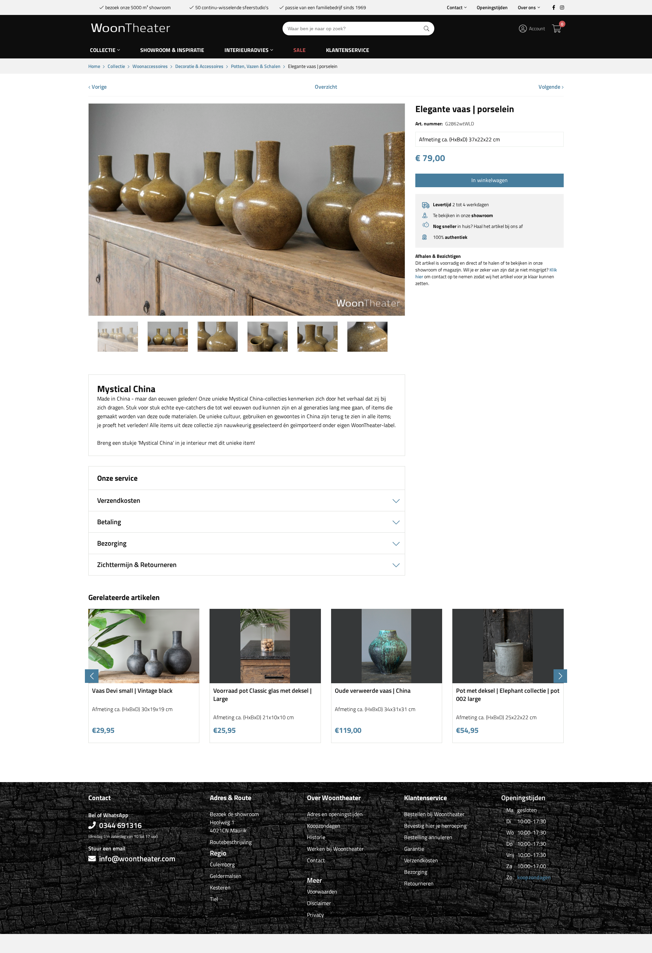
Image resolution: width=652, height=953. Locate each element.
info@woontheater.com (137, 858)
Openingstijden (492, 7)
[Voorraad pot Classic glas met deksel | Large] (265, 680)
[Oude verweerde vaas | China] (386, 680)
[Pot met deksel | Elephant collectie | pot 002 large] (508, 680)
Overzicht (326, 87)
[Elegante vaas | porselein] (247, 313)
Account (537, 28)
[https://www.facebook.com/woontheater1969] (553, 7)
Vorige (98, 87)
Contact (455, 7)
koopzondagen (534, 877)
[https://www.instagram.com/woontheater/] (562, 7)
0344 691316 (120, 825)
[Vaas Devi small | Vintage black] (144, 680)
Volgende (550, 87)
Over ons (527, 7)
